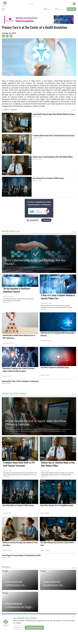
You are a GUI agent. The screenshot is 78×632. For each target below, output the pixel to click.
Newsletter (71, 9)
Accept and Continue (34, 628)
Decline (18, 628)
